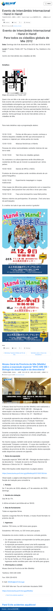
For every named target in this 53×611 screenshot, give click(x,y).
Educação (22, 374)
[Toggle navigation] (50, 609)
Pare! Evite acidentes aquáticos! (14, 595)
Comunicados (17, 374)
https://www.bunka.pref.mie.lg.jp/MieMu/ (17, 591)
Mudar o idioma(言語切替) (10, 609)
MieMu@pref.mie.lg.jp (16, 582)
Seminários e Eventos (17, 25)
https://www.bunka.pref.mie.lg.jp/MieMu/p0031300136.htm (24, 473)
